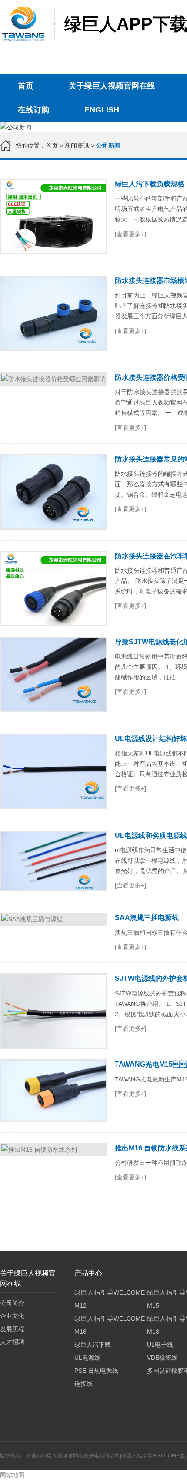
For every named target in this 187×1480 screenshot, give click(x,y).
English (101, 109)
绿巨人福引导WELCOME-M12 (110, 1299)
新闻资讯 (77, 145)
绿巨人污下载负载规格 (149, 184)
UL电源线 (87, 1357)
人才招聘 (12, 1341)
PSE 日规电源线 (96, 1370)
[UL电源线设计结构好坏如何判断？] (53, 771)
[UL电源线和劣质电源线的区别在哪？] (53, 861)
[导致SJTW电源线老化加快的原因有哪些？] (53, 674)
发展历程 (12, 1328)
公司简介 (12, 1302)
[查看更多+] (130, 234)
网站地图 (12, 1474)
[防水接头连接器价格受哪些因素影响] (53, 379)
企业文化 (12, 1315)
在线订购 (33, 109)
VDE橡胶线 (162, 1357)
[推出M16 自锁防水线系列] (53, 1149)
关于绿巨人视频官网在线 (112, 86)
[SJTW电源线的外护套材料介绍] (53, 1011)
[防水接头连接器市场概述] (53, 313)
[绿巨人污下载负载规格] (53, 216)
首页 (25, 86)
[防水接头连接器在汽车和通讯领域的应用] (53, 588)
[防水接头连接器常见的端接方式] (53, 491)
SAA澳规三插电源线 (147, 917)
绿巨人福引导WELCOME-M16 (110, 1325)
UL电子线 (160, 1344)
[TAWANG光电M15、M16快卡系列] (53, 1090)
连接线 (83, 1383)
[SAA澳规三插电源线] (53, 919)
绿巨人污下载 (92, 1344)
